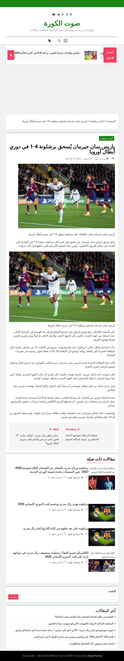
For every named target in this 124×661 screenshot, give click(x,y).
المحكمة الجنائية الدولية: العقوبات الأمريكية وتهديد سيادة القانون (81, 623)
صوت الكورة (62, 23)
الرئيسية (111, 121)
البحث (112, 591)
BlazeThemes (95, 655)
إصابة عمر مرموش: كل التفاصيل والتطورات (91, 643)
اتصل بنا (71, 3)
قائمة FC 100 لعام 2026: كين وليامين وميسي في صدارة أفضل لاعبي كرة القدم (74, 636)
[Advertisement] (62, 88)
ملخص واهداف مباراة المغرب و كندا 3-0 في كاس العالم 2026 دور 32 (54, 52)
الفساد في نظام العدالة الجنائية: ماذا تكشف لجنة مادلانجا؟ (84, 616)
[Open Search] (59, 40)
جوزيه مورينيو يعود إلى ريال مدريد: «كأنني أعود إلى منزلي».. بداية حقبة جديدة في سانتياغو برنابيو (65, 630)
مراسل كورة (100, 158)
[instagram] (67, 15)
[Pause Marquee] (10, 55)
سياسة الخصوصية (57, 3)
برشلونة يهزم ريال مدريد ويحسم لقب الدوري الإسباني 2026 (53, 504)
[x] (62, 15)
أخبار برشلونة (97, 121)
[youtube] (53, 15)
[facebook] (71, 15)
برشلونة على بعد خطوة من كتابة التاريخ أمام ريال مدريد (55, 528)
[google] (58, 15)
